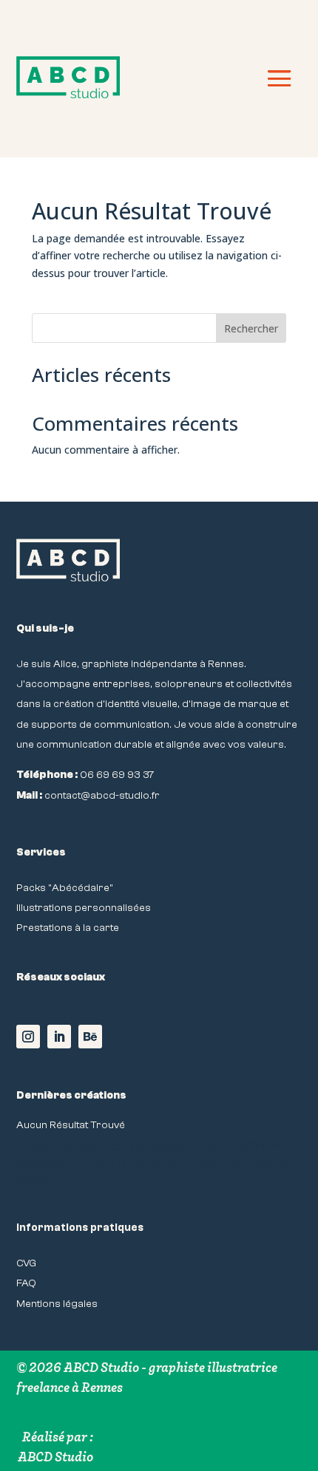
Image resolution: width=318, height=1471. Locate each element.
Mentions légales (57, 1303)
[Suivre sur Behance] (90, 1036)
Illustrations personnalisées (83, 907)
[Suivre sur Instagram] (28, 1036)
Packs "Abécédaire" (64, 887)
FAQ (26, 1283)
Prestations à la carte (67, 927)
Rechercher (251, 328)
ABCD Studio (55, 1457)
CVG (26, 1263)
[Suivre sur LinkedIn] (59, 1036)
